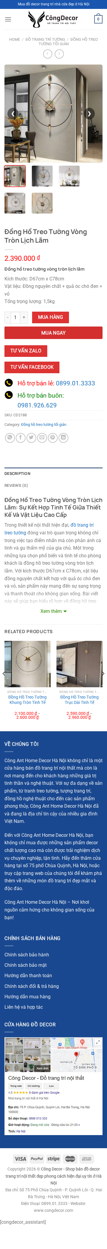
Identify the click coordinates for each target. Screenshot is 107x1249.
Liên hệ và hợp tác (23, 1007)
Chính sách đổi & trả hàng (31, 986)
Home (14, 39)
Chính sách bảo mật (25, 965)
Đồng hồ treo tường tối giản (68, 41)
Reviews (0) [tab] (16, 485)
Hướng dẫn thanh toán (28, 975)
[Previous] (4, 685)
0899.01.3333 (75, 383)
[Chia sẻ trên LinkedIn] (63, 438)
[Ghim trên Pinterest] (53, 438)
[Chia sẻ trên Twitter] (31, 438)
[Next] (103, 685)
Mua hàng (50, 317)
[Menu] (8, 19)
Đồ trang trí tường (45, 39)
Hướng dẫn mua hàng (27, 996)
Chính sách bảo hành (26, 955)
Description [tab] (17, 473)
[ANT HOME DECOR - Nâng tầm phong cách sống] (53, 19)
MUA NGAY (53, 333)
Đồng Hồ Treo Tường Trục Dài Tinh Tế (79, 700)
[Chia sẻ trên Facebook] (21, 438)
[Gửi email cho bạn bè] (42, 438)
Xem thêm (51, 611)
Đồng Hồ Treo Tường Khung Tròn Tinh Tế (27, 700)
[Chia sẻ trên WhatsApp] (10, 438)
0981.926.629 (37, 405)
